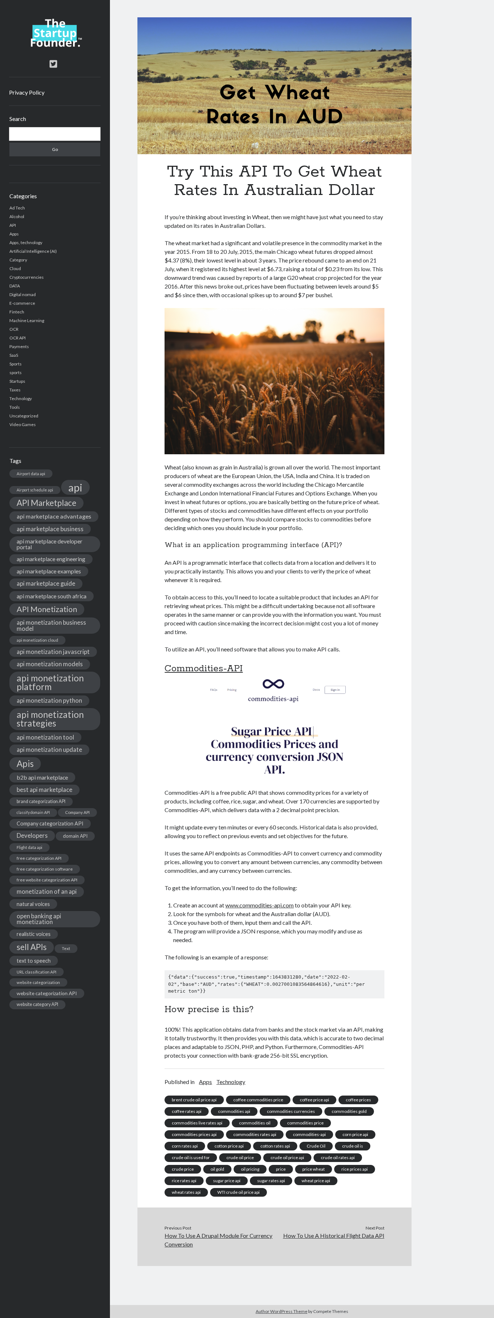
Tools (14, 407)
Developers (32, 835)
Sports (15, 364)
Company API (77, 812)
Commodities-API (204, 669)
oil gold (217, 1169)
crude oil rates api (338, 1157)
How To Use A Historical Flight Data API (333, 1235)
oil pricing (250, 1169)
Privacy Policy (26, 92)
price (281, 1169)
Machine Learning (26, 320)
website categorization (38, 982)
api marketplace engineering (51, 559)
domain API (75, 836)
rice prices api (354, 1169)
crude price (183, 1169)
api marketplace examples (49, 571)
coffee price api (314, 1099)
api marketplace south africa (51, 596)
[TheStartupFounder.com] (55, 45)
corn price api (355, 1134)
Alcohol (16, 216)
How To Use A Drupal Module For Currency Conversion (218, 1240)
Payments (19, 346)
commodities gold (349, 1111)
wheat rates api (186, 1192)
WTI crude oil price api (238, 1192)
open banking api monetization (39, 919)
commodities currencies (291, 1111)
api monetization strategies (50, 718)
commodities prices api (194, 1134)
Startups (17, 381)
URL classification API (36, 972)
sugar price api (226, 1180)
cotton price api (229, 1146)
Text (66, 948)
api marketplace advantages (54, 516)
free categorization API (39, 858)
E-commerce (22, 303)
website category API (37, 1004)
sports (15, 372)
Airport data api (31, 473)
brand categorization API (41, 801)
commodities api (234, 1111)
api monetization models (50, 664)
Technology (20, 398)
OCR (13, 329)
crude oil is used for (191, 1157)
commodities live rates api (197, 1123)
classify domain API (33, 812)
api (75, 487)
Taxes (15, 390)
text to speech (34, 960)
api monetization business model (51, 625)
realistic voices (34, 934)
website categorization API (47, 993)
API (12, 225)
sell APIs (32, 947)
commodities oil (255, 1123)
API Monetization (47, 609)
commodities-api (309, 1134)
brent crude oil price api (194, 1099)
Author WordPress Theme (281, 1311)
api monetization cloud (37, 640)
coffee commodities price (258, 1099)
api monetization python (49, 700)
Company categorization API (50, 823)
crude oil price (240, 1157)
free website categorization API (47, 880)
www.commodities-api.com (259, 905)
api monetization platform (50, 682)
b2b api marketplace (42, 777)
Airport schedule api (35, 489)
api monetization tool (45, 737)
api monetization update (49, 749)
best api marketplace (44, 789)
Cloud (15, 268)
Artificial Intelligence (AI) (33, 251)
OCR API (17, 338)
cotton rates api (275, 1146)
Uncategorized (23, 416)
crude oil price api (287, 1157)
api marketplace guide (46, 583)
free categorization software (45, 869)
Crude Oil (316, 1146)
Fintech (16, 312)
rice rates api (184, 1180)
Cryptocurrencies (26, 277)
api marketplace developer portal (49, 544)
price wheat (313, 1169)
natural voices (33, 904)
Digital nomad (22, 294)
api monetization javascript (53, 651)
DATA (14, 286)
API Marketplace (46, 503)
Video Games (22, 424)
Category (18, 260)
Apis (25, 763)
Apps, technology (25, 242)
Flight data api (29, 847)
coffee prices (358, 1099)
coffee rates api (186, 1111)
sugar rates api (271, 1180)
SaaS (13, 355)
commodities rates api (254, 1134)
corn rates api (185, 1146)
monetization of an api (47, 891)
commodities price (305, 1123)
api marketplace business (50, 529)
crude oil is (352, 1146)
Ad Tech (17, 208)
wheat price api (316, 1180)
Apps (14, 234)
